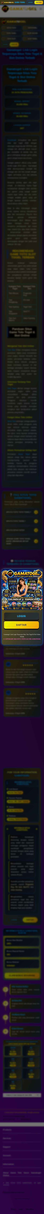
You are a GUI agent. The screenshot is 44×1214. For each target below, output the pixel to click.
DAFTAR (39, 2)
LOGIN (30, 2)
